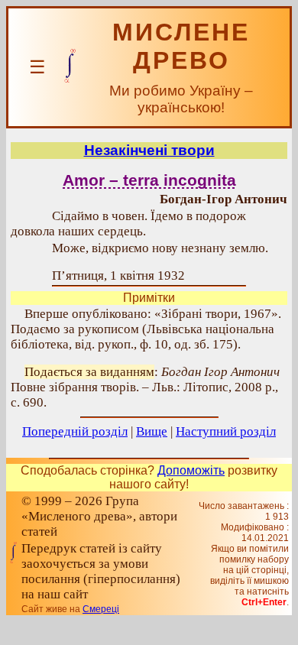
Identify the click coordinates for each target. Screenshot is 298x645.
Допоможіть (191, 470)
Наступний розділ (226, 431)
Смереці (101, 609)
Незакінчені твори (149, 150)
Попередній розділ (75, 431)
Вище (151, 431)
